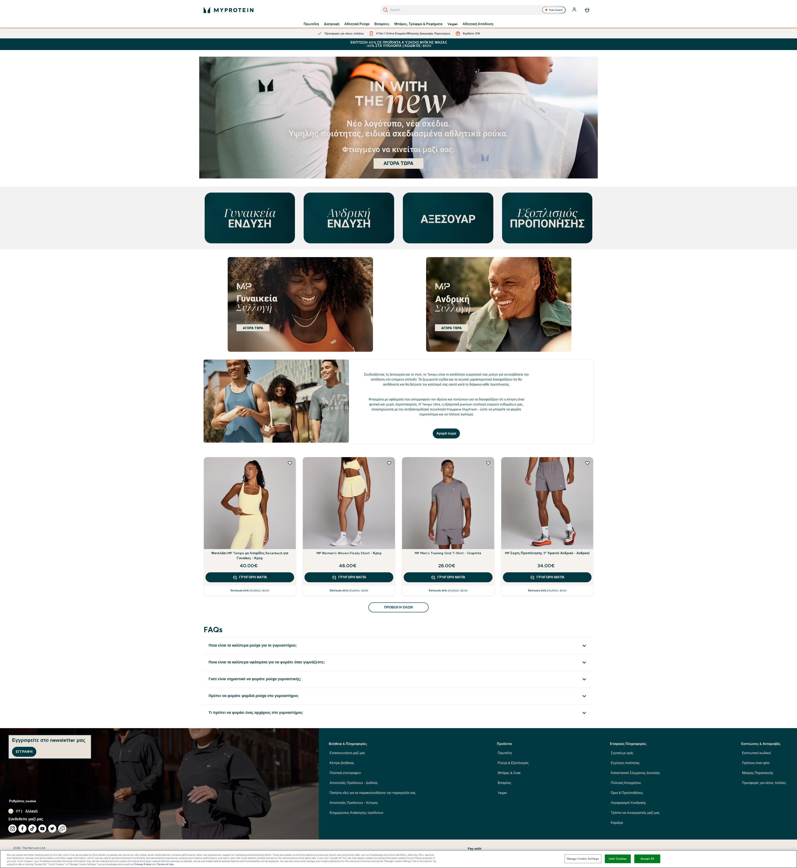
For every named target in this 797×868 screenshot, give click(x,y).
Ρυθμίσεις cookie (22, 801)
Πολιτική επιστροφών (345, 773)
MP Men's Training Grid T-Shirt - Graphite (448, 553)
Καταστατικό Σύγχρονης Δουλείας (635, 773)
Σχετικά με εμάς (622, 753)
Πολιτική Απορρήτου (626, 783)
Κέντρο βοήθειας (342, 763)
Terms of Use (165, 864)
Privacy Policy (143, 864)
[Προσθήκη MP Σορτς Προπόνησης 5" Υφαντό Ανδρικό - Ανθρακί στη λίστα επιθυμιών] (587, 463)
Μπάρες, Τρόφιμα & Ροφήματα (418, 24)
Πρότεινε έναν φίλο (756, 763)
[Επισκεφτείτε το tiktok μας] (32, 828)
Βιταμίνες (381, 24)
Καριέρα (617, 822)
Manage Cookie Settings (583, 858)
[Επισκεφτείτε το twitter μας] (52, 828)
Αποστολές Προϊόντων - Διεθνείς (354, 783)
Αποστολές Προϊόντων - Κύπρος (354, 803)
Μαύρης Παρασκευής (757, 773)
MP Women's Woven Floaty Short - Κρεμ (349, 553)
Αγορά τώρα (446, 433)
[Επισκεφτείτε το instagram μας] (12, 828)
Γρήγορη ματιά (253, 577)
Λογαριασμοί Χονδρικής (628, 803)
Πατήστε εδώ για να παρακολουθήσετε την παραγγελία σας (373, 793)
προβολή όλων (398, 607)
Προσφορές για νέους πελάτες (764, 783)
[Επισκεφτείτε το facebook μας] (22, 828)
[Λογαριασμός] (574, 10)
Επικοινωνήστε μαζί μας (347, 753)
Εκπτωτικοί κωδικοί (756, 753)
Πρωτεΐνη (311, 24)
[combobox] (473, 10)
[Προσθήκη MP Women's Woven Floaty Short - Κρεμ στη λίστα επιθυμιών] (389, 463)
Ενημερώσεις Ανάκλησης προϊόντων (356, 812)
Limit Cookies (618, 858)
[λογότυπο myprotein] (228, 10)
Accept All (647, 858)
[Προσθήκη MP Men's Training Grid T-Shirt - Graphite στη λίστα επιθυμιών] (488, 463)
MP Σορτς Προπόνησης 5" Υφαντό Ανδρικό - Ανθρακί (547, 553)
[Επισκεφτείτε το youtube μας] (42, 828)
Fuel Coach (556, 10)
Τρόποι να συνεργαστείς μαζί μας (635, 812)
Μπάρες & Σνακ (509, 773)
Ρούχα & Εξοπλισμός (513, 763)
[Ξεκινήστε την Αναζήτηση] (386, 10)
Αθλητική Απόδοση (478, 24)
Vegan (452, 24)
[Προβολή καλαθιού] (587, 10)
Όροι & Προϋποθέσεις (627, 793)
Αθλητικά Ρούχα (356, 24)
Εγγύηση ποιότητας (625, 763)
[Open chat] (62, 828)
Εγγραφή (24, 751)
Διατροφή (331, 24)
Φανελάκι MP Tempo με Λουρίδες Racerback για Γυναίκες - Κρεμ (249, 555)
